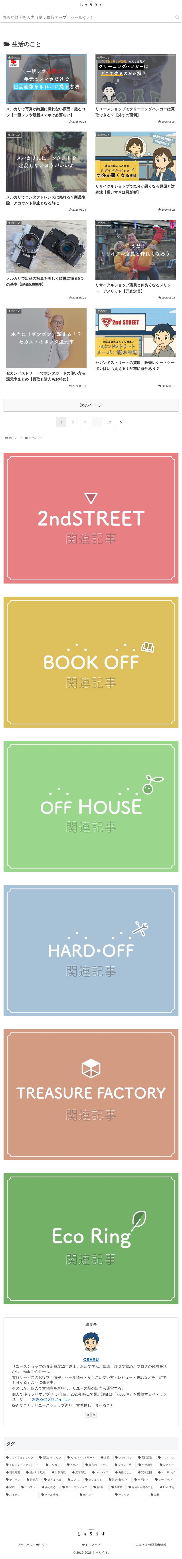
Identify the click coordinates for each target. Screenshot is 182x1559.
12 (109, 422)
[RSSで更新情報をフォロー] (94, 1414)
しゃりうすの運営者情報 (149, 1545)
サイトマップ (91, 1545)
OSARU (91, 1359)
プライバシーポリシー (32, 1545)
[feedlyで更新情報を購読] (88, 1414)
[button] (177, 17)
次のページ (91, 405)
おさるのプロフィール (50, 1399)
